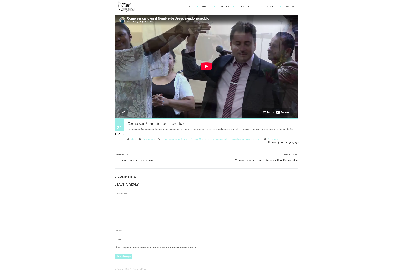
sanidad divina (237, 139)
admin (133, 139)
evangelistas (174, 139)
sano (247, 139)
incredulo (209, 139)
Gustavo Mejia (197, 139)
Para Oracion (247, 7)
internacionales (222, 139)
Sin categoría (149, 139)
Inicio (190, 7)
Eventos (271, 7)
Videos (206, 7)
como (164, 139)
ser (252, 139)
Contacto (291, 7)
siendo (258, 139)
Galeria (224, 7)
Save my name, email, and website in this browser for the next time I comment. (156, 247)
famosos (185, 139)
